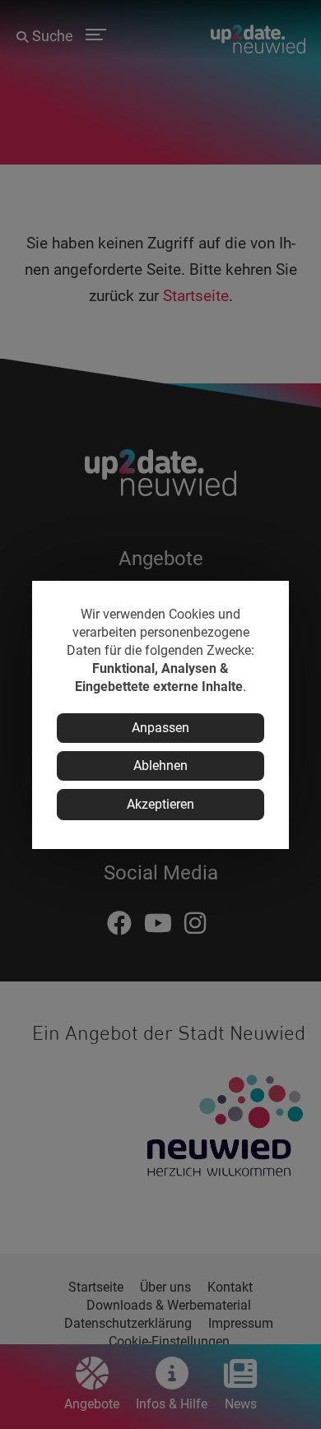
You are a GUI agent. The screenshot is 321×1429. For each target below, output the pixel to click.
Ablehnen (160, 765)
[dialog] (160, 715)
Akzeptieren (160, 804)
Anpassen (160, 727)
